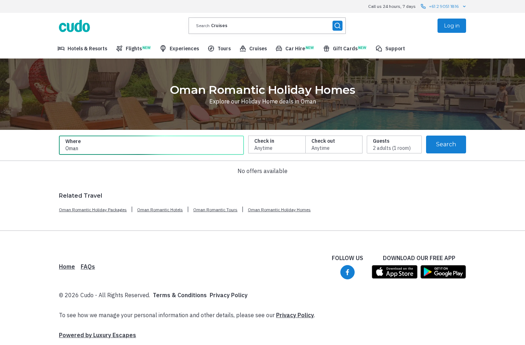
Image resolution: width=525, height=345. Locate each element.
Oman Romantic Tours (215, 209)
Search (446, 144)
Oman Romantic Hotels (160, 209)
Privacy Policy (229, 295)
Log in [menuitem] (452, 25)
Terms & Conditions (180, 295)
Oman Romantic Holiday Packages (93, 209)
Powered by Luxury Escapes (97, 335)
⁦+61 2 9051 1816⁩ (444, 6)
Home (67, 266)
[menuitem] (82, 49)
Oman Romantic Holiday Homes (279, 209)
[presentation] (267, 26)
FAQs (88, 266)
